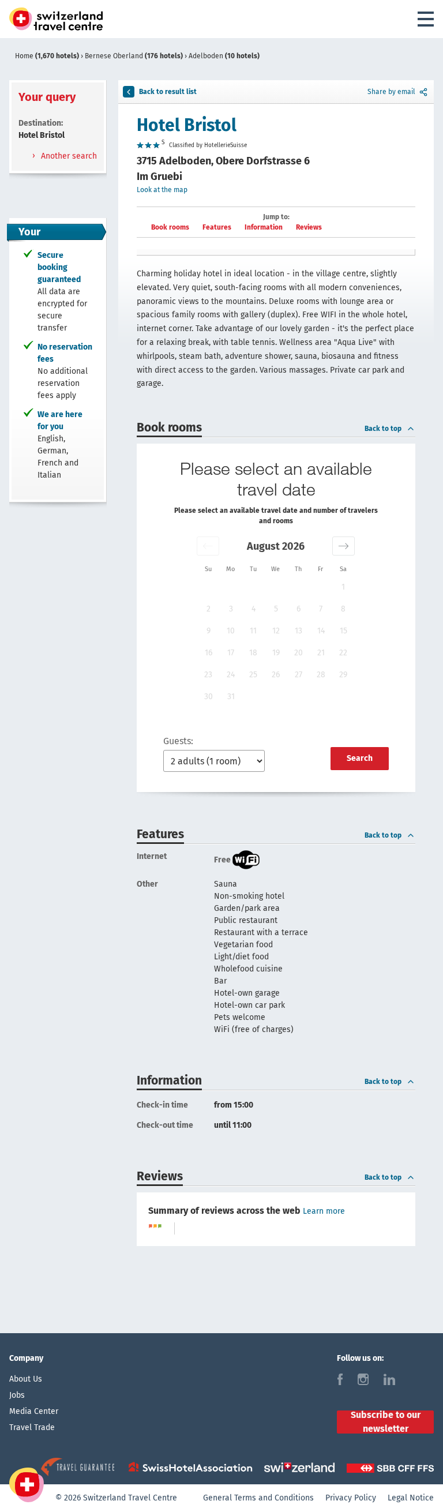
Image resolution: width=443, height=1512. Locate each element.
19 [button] (276, 653)
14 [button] (321, 631)
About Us (25, 1379)
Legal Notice (411, 1498)
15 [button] (343, 631)
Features (216, 227)
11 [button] (253, 631)
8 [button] (343, 609)
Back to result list (168, 92)
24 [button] (231, 675)
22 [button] (343, 653)
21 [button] (321, 653)
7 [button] (320, 609)
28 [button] (321, 675)
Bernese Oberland (134, 56)
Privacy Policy (350, 1498)
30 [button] (208, 696)
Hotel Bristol (186, 125)
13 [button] (298, 631)
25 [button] (253, 675)
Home (47, 56)
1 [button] (343, 587)
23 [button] (208, 675)
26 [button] (276, 675)
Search (360, 758)
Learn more (324, 1211)
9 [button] (209, 631)
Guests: (178, 741)
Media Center (33, 1411)
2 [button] (209, 609)
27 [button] (298, 675)
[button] (208, 546)
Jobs (17, 1395)
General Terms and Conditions (258, 1498)
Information (264, 227)
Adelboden (224, 56)
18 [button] (253, 653)
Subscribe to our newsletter (386, 1422)
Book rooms (170, 227)
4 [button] (253, 609)
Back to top (383, 429)
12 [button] (276, 631)
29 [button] (343, 675)
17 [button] (230, 653)
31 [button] (231, 696)
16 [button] (208, 653)
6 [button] (298, 609)
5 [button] (276, 609)
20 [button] (298, 653)
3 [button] (231, 609)
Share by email (391, 92)
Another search (68, 156)
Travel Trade (32, 1427)
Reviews (309, 227)
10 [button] (231, 631)
